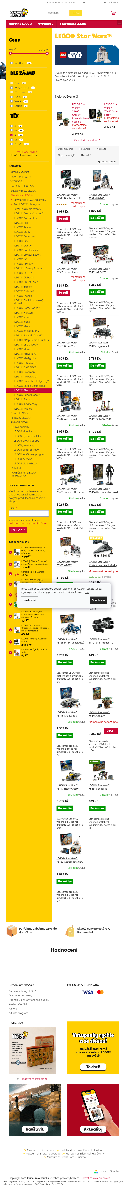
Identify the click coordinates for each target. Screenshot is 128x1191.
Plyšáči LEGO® (18, 422)
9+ (17, 135)
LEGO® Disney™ (22, 263)
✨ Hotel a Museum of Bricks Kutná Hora (79, 1150)
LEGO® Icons (21, 321)
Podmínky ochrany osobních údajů (28, 999)
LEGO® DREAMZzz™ (25, 282)
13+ (16, 139)
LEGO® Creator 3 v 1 (25, 250)
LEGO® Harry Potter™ (25, 307)
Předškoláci (21, 92)
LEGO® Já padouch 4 (25, 330)
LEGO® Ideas (21, 326)
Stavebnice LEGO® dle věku (28, 199)
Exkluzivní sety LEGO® (22, 190)
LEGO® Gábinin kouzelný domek (27, 302)
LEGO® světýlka (21, 459)
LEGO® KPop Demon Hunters (30, 340)
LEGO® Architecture (25, 218)
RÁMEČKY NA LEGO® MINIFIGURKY (21, 474)
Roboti (18, 96)
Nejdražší (100, 149)
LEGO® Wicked (22, 408)
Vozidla (19, 106)
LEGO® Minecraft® (24, 353)
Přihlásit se (16, 530)
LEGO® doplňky (18, 426)
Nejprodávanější (65, 155)
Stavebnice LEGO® (20, 195)
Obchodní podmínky (19, 995)
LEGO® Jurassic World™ (27, 335)
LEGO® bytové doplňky (26, 436)
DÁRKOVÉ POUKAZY (21, 186)
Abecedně (85, 155)
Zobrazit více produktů (84, 140)
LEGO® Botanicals (23, 236)
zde (86, 592)
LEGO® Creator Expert (26, 254)
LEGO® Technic (22, 399)
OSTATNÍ (14, 468)
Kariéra (12, 1008)
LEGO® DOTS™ (22, 273)
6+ (17, 130)
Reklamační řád (16, 1004)
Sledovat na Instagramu (33, 1078)
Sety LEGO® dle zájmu (25, 204)
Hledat (75, 12)
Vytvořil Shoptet (108, 1171)
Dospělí (19, 144)
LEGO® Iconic (21, 317)
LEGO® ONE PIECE (24, 367)
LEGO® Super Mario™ (25, 394)
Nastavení (28, 600)
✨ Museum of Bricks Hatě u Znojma (63, 1157)
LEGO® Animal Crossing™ (28, 213)
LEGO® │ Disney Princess (27, 268)
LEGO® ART (20, 222)
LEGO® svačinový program (28, 454)
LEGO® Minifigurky (24, 358)
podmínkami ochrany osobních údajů (26, 523)
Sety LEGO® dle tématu (26, 208)
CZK (100, 2)
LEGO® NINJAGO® (24, 362)
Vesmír (19, 101)
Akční (18, 83)
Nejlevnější (83, 149)
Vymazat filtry (26, 151)
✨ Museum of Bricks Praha (38, 1150)
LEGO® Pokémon (23, 372)
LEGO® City (20, 241)
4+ (16, 126)
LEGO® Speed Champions (28, 385)
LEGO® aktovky (21, 431)
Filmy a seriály (22, 87)
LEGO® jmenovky (22, 445)
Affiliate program (17, 1013)
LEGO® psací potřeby (24, 449)
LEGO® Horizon (22, 312)
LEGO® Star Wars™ (24, 390)
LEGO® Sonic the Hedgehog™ (30, 381)
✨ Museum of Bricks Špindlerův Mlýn (83, 1153)
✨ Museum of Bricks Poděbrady (40, 1153)
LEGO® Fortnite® (23, 291)
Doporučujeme (64, 149)
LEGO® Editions (22, 286)
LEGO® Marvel (21, 349)
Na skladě (21, 63)
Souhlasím (97, 600)
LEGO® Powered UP (25, 376)
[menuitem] (19, 24)
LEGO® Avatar (21, 227)
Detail (62, 218)
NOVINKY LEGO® (19, 176)
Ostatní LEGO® (17, 413)
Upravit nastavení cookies (94, 1178)
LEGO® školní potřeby (25, 440)
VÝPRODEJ (15, 181)
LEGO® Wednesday (24, 404)
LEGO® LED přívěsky (25, 344)
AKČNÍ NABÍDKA (18, 172)
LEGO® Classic (21, 245)
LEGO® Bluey (21, 231)
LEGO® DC (19, 259)
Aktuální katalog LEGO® (59, 2)
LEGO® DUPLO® (23, 277)
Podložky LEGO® (19, 417)
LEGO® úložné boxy (24, 463)
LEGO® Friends (22, 295)
